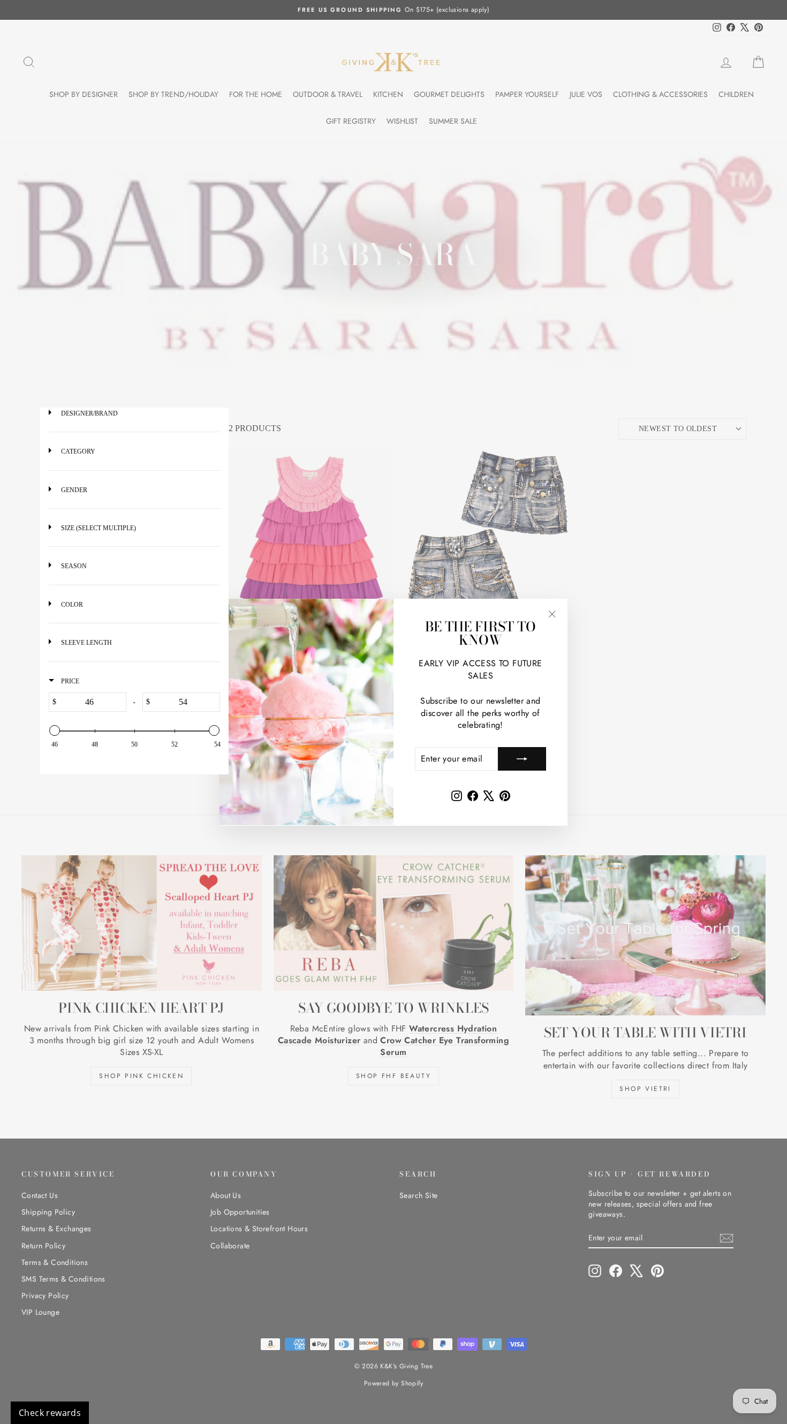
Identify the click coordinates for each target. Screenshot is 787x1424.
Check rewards (50, 1413)
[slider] (54, 730)
